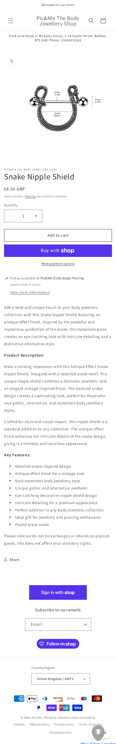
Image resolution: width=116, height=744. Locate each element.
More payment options (58, 264)
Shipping (30, 196)
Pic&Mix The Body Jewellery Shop (55, 717)
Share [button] (14, 559)
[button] (11, 21)
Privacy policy (64, 724)
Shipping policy (60, 732)
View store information (30, 292)
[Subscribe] (85, 624)
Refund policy (39, 724)
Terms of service (90, 724)
